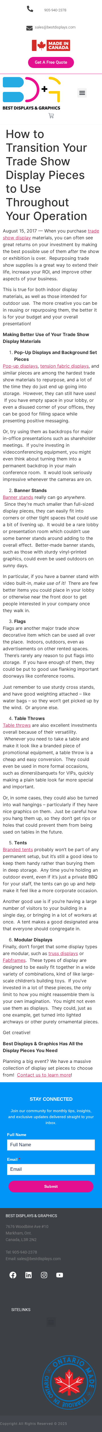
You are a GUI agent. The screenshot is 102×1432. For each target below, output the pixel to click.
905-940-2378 (55, 10)
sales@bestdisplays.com (55, 27)
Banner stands (18, 497)
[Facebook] (13, 1275)
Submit (51, 1186)
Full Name (16, 1134)
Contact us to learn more (44, 1075)
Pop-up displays (20, 366)
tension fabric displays (64, 366)
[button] (82, 93)
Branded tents (18, 849)
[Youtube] (59, 1275)
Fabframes (14, 960)
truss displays (63, 953)
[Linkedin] (28, 1275)
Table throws (17, 725)
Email (13, 1159)
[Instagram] (44, 1275)
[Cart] (51, 116)
